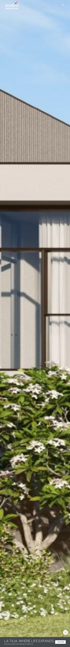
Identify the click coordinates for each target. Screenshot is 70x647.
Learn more (60, 642)
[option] (35, 323)
